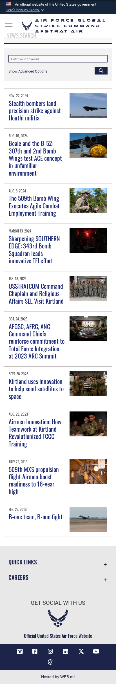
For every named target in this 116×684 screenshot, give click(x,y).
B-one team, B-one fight (36, 516)
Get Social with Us (58, 603)
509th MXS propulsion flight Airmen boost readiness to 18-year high (34, 480)
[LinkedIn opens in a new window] (65, 651)
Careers (18, 577)
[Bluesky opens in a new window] (65, 660)
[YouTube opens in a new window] (96, 651)
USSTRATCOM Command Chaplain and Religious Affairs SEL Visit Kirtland (36, 293)
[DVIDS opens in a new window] (19, 651)
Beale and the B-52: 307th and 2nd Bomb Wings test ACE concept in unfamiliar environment (35, 158)
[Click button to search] (101, 70)
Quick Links (22, 562)
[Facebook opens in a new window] (35, 651)
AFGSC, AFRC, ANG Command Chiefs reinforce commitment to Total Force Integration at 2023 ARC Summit (36, 341)
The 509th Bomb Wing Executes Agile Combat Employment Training (34, 205)
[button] (25, 10)
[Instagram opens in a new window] (50, 651)
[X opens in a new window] (81, 651)
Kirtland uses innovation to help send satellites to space (36, 389)
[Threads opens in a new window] (50, 662)
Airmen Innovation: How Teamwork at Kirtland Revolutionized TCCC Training (35, 432)
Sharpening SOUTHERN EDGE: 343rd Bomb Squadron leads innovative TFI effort (34, 249)
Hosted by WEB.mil (58, 676)
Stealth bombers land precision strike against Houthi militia (35, 110)
